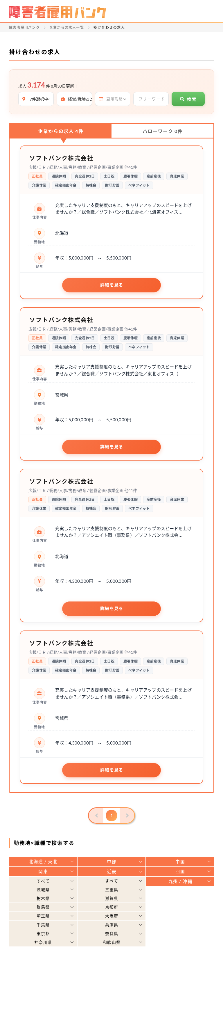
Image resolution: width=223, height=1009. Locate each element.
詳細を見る (111, 285)
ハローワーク (163, 131)
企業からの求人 (60, 131)
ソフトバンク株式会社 (61, 157)
